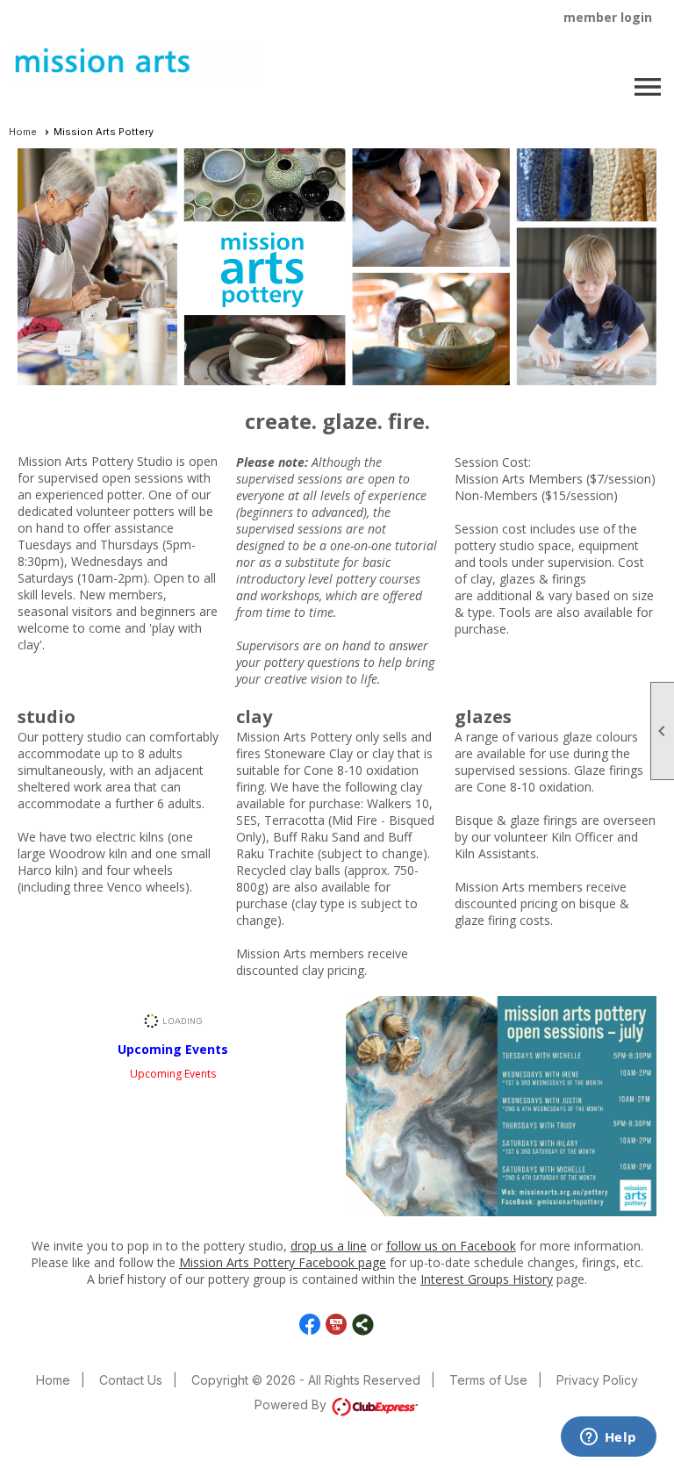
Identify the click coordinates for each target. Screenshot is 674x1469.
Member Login (607, 17)
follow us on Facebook (451, 1245)
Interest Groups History (486, 1279)
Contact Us (130, 1379)
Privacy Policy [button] (597, 1379)
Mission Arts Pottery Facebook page (282, 1262)
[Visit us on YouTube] (337, 1325)
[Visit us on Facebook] (310, 1325)
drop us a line (328, 1245)
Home (23, 131)
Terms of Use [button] (488, 1379)
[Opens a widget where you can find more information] (608, 1438)
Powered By (292, 1404)
